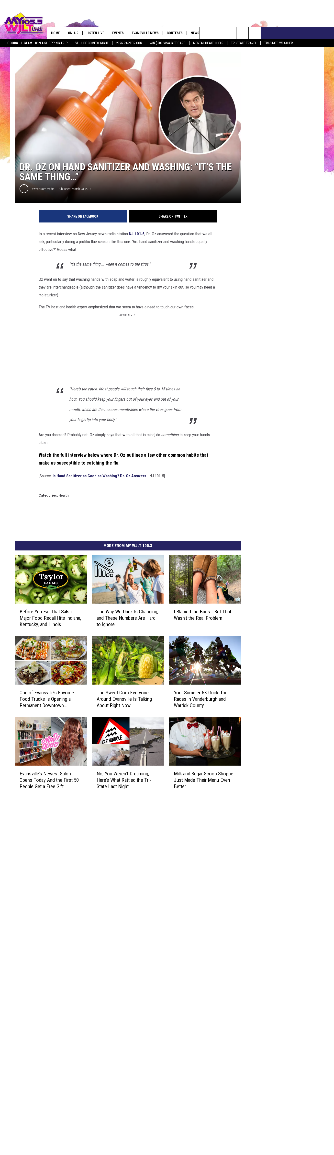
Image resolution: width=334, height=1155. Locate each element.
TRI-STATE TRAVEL (244, 43)
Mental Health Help (208, 43)
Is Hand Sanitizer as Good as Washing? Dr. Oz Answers (99, 475)
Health (64, 495)
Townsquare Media (42, 189)
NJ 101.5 (137, 233)
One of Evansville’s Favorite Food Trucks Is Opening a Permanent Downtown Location (47, 698)
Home (55, 33)
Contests (175, 33)
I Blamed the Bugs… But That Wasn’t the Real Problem (202, 614)
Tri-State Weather (278, 43)
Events (118, 33)
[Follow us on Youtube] (255, 33)
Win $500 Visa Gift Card (168, 43)
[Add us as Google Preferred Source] (218, 33)
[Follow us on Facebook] (230, 33)
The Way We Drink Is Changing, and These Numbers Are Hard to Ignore (127, 617)
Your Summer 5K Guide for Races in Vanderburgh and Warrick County (200, 698)
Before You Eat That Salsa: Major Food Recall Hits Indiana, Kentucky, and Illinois (50, 617)
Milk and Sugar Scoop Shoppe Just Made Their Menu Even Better (203, 779)
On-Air (73, 33)
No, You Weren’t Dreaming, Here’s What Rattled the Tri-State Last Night (124, 779)
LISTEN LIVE (95, 33)
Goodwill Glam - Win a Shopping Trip (37, 43)
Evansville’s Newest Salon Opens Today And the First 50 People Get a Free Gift (49, 779)
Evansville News (145, 33)
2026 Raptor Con (129, 43)
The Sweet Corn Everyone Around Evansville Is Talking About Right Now (124, 698)
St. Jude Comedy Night (92, 43)
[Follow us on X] (242, 33)
